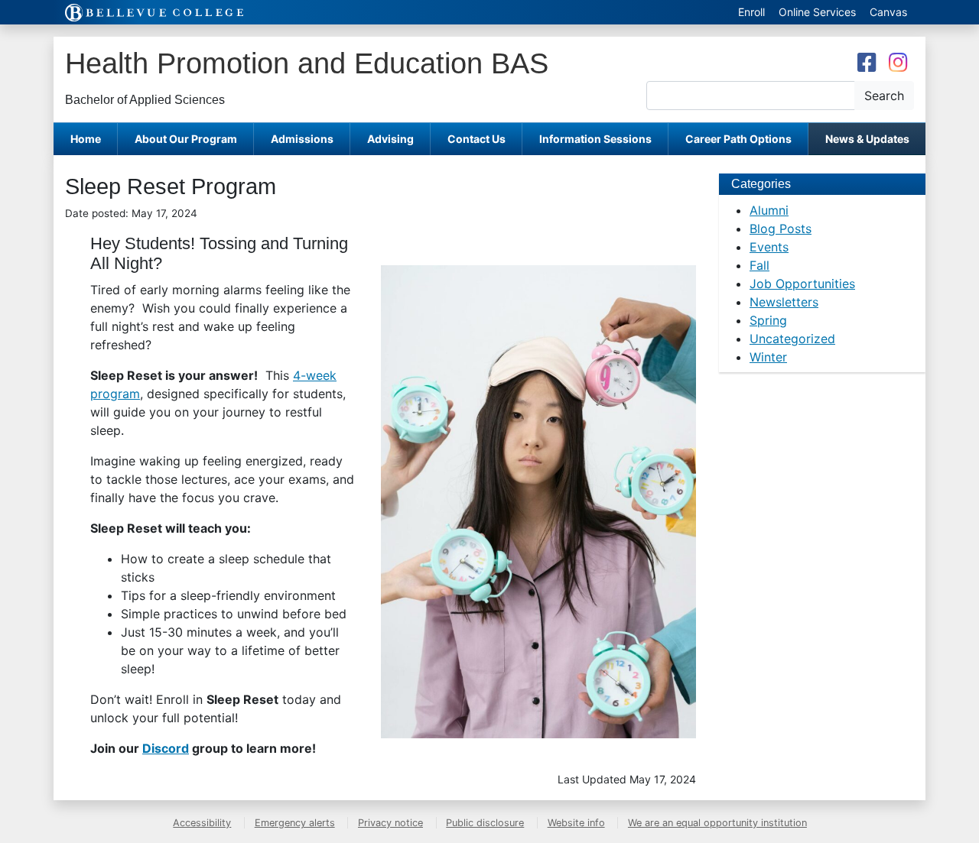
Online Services (817, 11)
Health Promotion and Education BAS (306, 63)
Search (884, 95)
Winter (768, 357)
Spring (768, 320)
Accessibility (202, 822)
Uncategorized (792, 338)
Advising (390, 138)
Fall (759, 265)
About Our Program (186, 138)
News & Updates (867, 138)
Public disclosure (485, 822)
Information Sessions (595, 138)
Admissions (302, 138)
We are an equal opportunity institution (717, 822)
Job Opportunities (802, 283)
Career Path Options (738, 138)
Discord (165, 748)
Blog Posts (780, 228)
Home (85, 138)
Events (769, 247)
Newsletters (784, 302)
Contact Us (476, 138)
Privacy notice (390, 822)
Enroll (751, 11)
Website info (576, 822)
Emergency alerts (295, 822)
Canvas (888, 11)
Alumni (769, 210)
